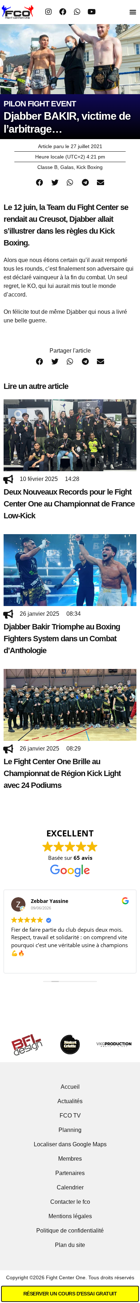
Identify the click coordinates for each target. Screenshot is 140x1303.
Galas (67, 167)
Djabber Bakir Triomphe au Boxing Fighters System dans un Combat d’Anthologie (62, 638)
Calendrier (70, 1187)
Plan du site (70, 1245)
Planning (70, 1130)
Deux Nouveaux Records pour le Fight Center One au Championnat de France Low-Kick (69, 503)
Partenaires (70, 1173)
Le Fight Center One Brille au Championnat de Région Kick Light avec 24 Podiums (62, 773)
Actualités (70, 1101)
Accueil (70, 1087)
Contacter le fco (70, 1202)
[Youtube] (91, 12)
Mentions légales (70, 1216)
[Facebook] (63, 12)
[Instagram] (48, 12)
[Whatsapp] (77, 12)
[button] (132, 11)
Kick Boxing (89, 167)
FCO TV (70, 1115)
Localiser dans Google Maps (70, 1144)
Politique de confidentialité (70, 1231)
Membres (70, 1159)
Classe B (47, 167)
